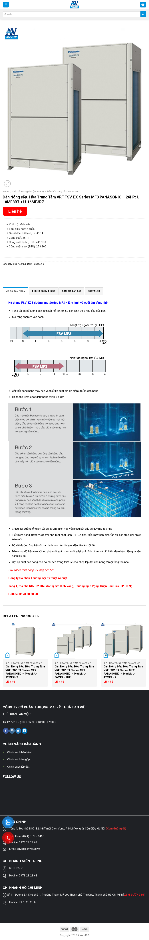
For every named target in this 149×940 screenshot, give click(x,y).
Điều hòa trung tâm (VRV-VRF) (28, 191)
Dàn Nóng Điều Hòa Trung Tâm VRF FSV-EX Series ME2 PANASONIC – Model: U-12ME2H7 (25, 672)
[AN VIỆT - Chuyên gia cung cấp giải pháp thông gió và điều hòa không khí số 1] (75, 4)
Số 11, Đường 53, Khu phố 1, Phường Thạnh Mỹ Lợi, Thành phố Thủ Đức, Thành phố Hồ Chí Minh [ (65, 894)
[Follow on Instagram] (12, 731)
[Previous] (3, 656)
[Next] (146, 656)
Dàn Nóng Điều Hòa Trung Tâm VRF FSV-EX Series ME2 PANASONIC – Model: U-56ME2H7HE (74, 672)
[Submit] (143, 14)
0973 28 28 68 (28, 842)
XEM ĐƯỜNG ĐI (134, 894)
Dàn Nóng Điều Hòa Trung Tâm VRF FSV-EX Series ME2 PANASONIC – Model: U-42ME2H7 (123, 672)
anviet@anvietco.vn (28, 848)
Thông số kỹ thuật (43, 291)
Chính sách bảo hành (19, 752)
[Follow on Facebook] (6, 731)
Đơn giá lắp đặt (72, 291)
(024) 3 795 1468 (33, 836)
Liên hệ (15, 211)
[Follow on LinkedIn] (24, 731)
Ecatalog (94, 291)
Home (6, 191)
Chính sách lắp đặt (18, 766)
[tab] (15, 291)
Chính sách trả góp (18, 759)
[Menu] (6, 4)
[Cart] (143, 4)
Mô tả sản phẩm (15, 291)
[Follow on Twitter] (18, 731)
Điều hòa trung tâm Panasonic (62, 191)
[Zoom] (7, 183)
